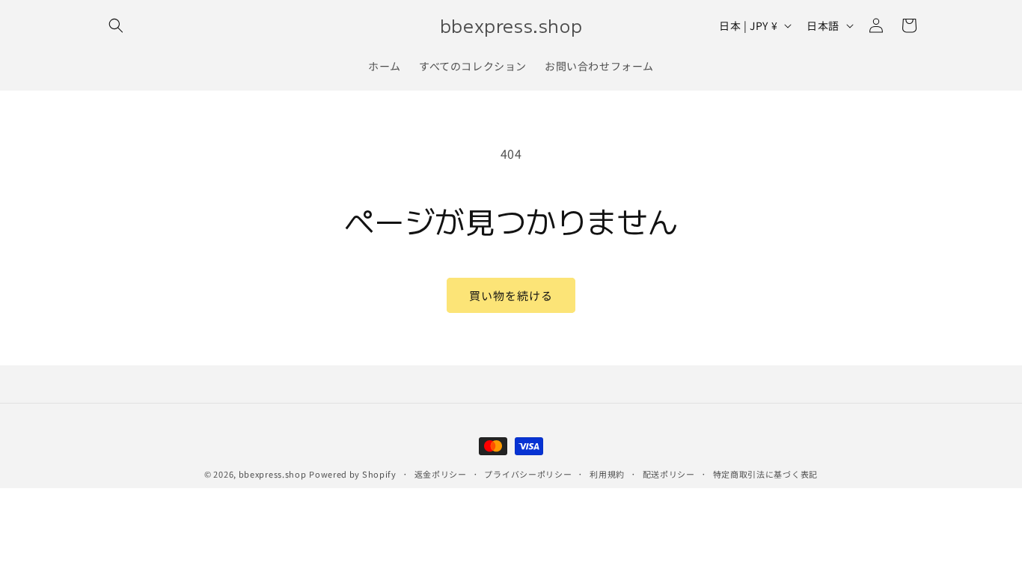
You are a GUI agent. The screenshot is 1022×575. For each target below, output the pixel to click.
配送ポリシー (669, 474)
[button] (116, 25)
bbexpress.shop (273, 474)
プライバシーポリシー (528, 474)
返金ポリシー (440, 474)
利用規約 (607, 474)
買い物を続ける (511, 295)
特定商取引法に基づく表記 (765, 474)
